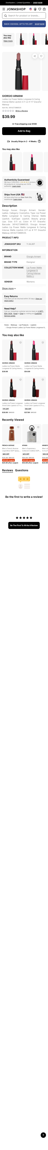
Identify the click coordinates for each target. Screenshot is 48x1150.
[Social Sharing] (34, 56)
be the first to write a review (24, 525)
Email (15, 313)
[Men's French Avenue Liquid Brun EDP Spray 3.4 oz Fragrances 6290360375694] (18, 427)
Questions (21, 470)
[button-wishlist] (39, 9)
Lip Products (23, 325)
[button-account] (35, 9)
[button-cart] (44, 9)
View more (8, 41)
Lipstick (33, 325)
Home (6, 325)
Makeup (14, 325)
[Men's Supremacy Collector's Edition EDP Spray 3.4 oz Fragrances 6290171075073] (38, 427)
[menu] (3, 9)
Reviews (7, 470)
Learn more (16, 186)
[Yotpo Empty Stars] (8, 111)
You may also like (11, 149)
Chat (21, 313)
